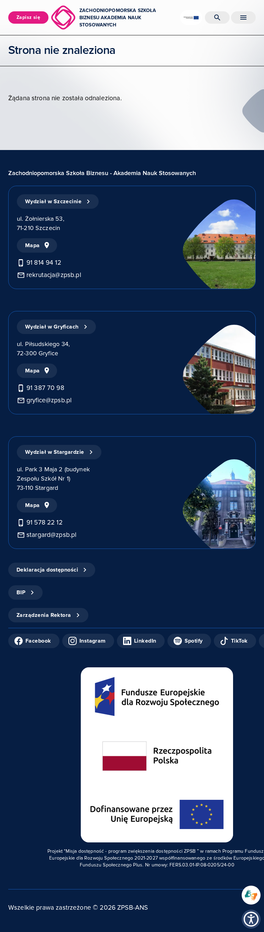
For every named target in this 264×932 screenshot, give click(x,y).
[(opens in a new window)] (251, 895)
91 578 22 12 (44, 523)
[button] (251, 919)
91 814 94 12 (43, 263)
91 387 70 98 (45, 388)
